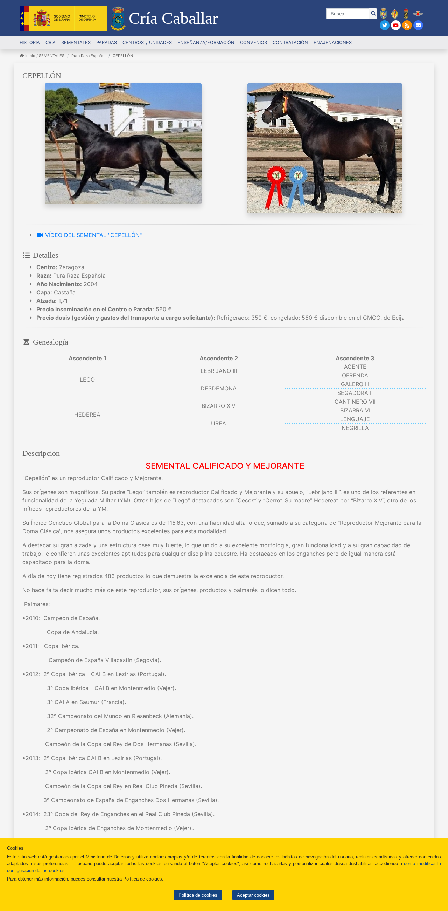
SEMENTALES (51, 55)
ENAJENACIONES (333, 42)
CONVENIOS (253, 42)
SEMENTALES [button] (76, 42)
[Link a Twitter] (385, 25)
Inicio (29, 55)
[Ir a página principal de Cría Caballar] (118, 18)
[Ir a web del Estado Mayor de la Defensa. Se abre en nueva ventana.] (383, 12)
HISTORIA (30, 42)
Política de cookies (197, 895)
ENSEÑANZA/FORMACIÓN (205, 42)
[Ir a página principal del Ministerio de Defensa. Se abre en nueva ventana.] (63, 18)
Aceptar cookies (253, 895)
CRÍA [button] (51, 42)
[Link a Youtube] (396, 25)
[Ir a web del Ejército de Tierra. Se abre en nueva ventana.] (395, 12)
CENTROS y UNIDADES (147, 42)
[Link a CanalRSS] (407, 25)
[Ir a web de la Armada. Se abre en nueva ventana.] (406, 12)
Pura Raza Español (88, 55)
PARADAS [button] (106, 42)
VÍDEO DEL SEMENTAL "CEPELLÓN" (92, 234)
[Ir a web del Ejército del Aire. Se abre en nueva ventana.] (418, 12)
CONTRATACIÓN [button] (290, 42)
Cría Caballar (173, 18)
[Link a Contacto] (418, 25)
